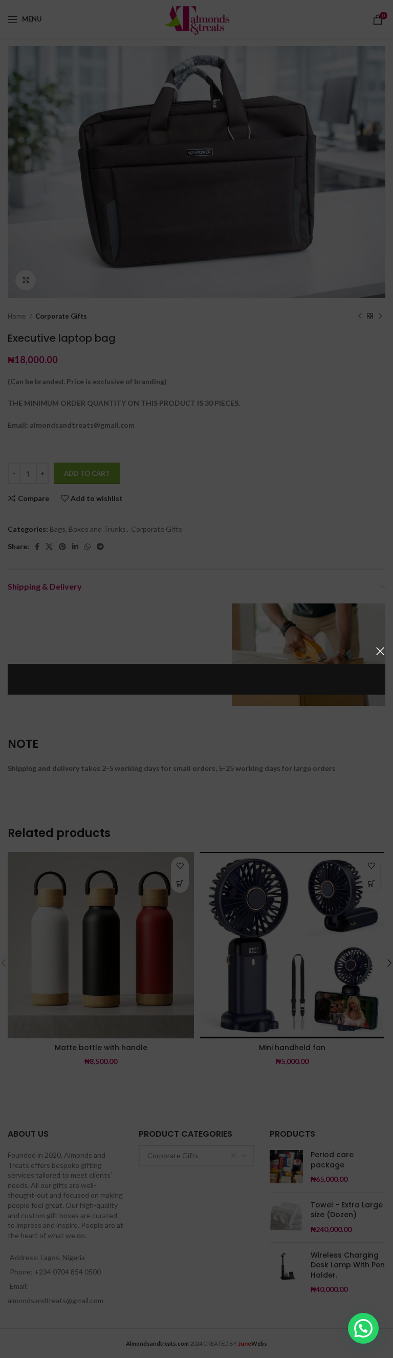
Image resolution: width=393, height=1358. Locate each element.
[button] (363, 1328)
